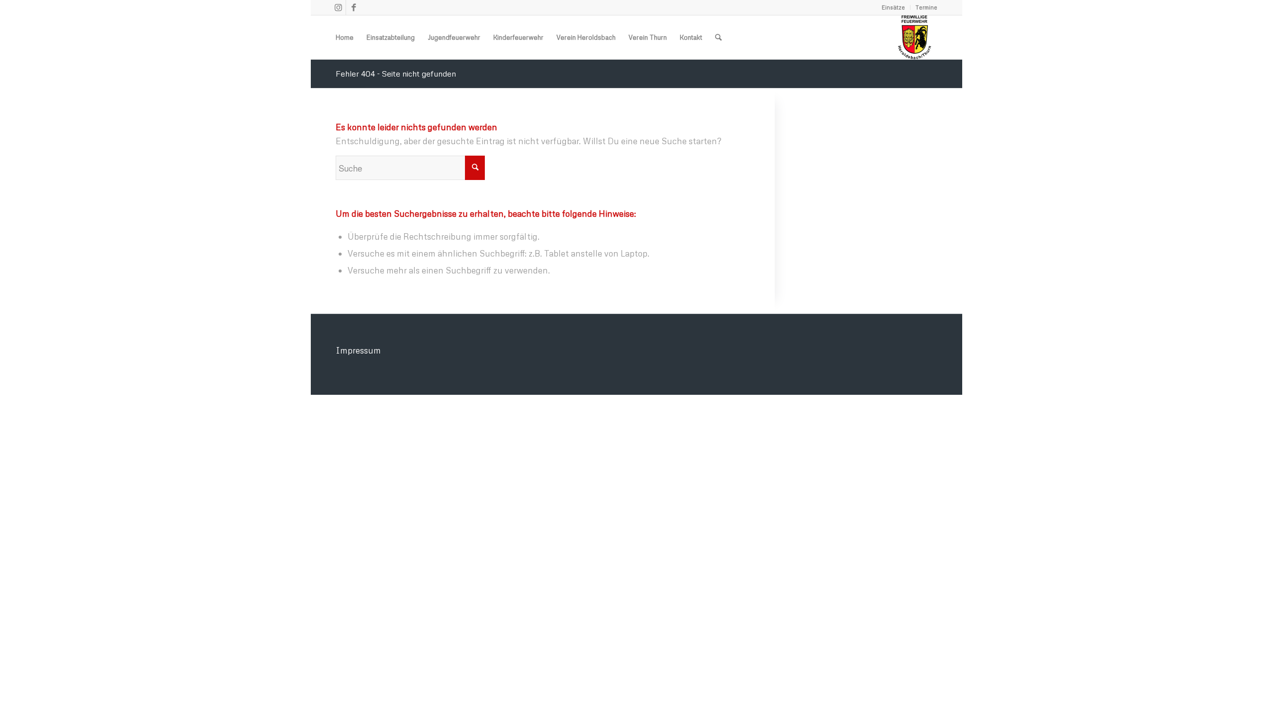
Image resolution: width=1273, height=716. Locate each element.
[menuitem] (893, 7)
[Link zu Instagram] (338, 7)
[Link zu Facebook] (353, 7)
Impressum (358, 350)
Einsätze (893, 7)
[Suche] (718, 37)
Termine (926, 7)
